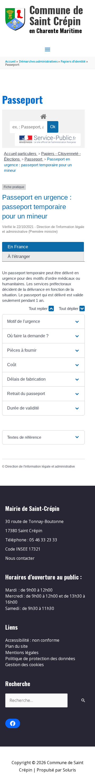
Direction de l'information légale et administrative (40, 466)
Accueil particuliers (20, 153)
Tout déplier (69, 308)
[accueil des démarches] (43, 115)
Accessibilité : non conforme (32, 640)
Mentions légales (22, 652)
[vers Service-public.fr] (48, 139)
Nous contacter (20, 558)
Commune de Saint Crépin (56, 15)
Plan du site (16, 646)
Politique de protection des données (40, 658)
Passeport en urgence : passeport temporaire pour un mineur (38, 165)
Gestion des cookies (24, 664)
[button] (43, 321)
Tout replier (39, 308)
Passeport (34, 159)
